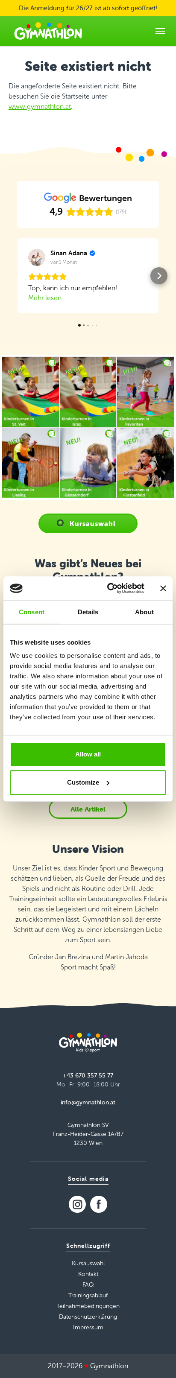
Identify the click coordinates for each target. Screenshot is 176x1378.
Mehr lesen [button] (45, 297)
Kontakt (88, 1274)
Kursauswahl (93, 523)
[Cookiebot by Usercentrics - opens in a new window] (108, 588)
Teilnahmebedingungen (88, 1306)
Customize (83, 782)
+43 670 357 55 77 (88, 1075)
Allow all (88, 754)
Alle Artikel (88, 809)
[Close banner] (163, 588)
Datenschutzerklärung (88, 1317)
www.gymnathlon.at (40, 106)
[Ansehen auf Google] (36, 257)
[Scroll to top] (157, 1359)
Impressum (88, 1327)
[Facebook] (98, 1204)
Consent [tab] (31, 612)
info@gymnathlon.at (88, 1102)
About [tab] (144, 612)
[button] (17, 275)
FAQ (88, 1285)
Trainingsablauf (88, 1295)
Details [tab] (88, 612)
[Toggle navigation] (160, 31)
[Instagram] (77, 1204)
